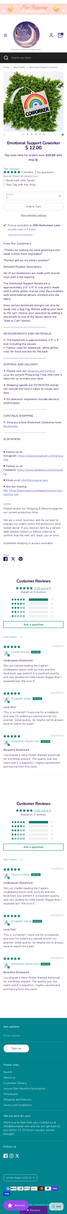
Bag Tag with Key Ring (21, 185)
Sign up (16, 1048)
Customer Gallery (15, 1083)
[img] (11, 647)
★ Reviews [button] (33, 1210)
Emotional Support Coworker (43, 67)
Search (7, 1072)
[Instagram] (11, 1156)
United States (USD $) (18, 1177)
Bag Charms (19, 67)
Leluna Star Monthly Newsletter (24, 1089)
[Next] (62, 134)
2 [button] (27, 134)
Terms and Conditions (17, 1105)
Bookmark (14, 168)
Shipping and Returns (17, 1100)
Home (6, 67)
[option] (33, 101)
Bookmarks (10, 426)
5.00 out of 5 (42, 588)
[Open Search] (6, 57)
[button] (12, 172)
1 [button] (23, 134)
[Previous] (4, 134)
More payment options (33, 215)
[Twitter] (17, 1156)
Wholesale (10, 1094)
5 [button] (40, 134)
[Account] (51, 34)
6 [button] (44, 134)
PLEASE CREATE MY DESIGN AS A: (20, 176)
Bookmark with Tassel (21, 180)
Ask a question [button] (33, 624)
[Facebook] (5, 1156)
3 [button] (31, 134)
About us (9, 1077)
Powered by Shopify (43, 1204)
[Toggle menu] (5, 35)
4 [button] (35, 134)
